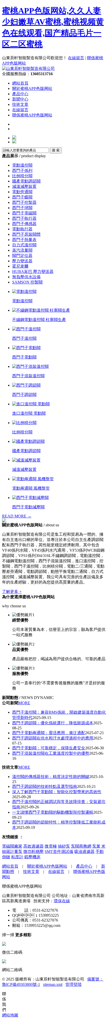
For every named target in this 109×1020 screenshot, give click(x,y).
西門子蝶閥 (22, 197)
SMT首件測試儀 (59, 851)
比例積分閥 (22, 176)
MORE (24, 703)
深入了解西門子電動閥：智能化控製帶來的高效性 (56, 792)
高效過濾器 (33, 846)
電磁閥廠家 (12, 846)
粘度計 (17, 857)
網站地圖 (10, 1015)
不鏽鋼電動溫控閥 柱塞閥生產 (39, 319)
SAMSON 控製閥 (27, 282)
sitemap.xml (52, 984)
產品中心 (20, 94)
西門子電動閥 (24, 357)
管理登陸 (73, 984)
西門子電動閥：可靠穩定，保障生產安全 (48, 748)
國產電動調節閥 (26, 181)
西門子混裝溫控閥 (28, 376)
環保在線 (62, 901)
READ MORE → (16, 516)
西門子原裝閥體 (26, 234)
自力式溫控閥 (24, 245)
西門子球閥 (22, 208)
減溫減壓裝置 (24, 186)
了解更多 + (12, 591)
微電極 (51, 846)
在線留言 (76, 58)
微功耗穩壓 (33, 851)
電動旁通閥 (22, 192)
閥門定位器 (22, 255)
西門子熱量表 (24, 239)
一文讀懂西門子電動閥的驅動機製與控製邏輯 (52, 812)
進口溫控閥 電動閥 (29, 413)
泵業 (96, 846)
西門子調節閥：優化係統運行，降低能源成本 (52, 723)
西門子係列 (22, 170)
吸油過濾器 (84, 851)
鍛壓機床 (32, 857)
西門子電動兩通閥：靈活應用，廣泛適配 (48, 733)
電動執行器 (22, 229)
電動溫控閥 (22, 165)
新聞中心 (20, 99)
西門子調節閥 (24, 394)
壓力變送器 (22, 261)
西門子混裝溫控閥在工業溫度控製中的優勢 (50, 753)
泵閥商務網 (81, 846)
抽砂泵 (64, 846)
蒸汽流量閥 (22, 250)
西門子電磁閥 (24, 213)
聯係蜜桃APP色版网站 (32, 115)
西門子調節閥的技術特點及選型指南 (44, 786)
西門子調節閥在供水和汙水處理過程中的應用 (52, 738)
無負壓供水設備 (26, 277)
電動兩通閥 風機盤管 (31, 488)
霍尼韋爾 (20, 266)
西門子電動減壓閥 (28, 507)
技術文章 (20, 104)
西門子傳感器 (24, 224)
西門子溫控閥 (24, 338)
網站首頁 (20, 83)
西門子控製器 (24, 202)
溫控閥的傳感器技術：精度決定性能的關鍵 (50, 776)
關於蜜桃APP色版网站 (32, 88)
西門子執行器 (24, 218)
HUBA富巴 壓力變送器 (32, 271)
